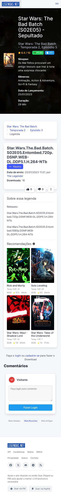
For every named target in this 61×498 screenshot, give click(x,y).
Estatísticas (19, 452)
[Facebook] (11, 465)
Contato (34, 458)
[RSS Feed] (41, 465)
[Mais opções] (51, 189)
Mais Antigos (47, 421)
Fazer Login (31, 407)
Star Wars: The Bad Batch (22, 126)
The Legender (15, 176)
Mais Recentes (30, 421)
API (9, 452)
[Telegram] (33, 465)
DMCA (39, 452)
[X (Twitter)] (18, 465)
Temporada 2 (17, 130)
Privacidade (13, 458)
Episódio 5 (36, 130)
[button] (57, 4)
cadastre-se (32, 355)
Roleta (30, 452)
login (18, 355)
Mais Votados (14, 421)
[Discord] (26, 465)
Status (24, 458)
